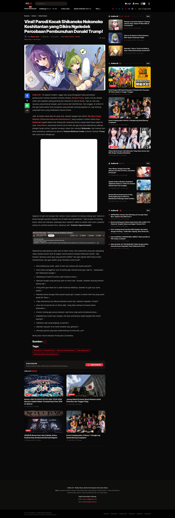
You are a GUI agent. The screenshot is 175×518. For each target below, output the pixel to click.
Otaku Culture (42, 16)
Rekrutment (114, 513)
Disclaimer (139, 513)
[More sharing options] (27, 110)
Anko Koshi (42, 125)
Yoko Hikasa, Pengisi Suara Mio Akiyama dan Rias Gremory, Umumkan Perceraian (122, 171)
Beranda (26, 16)
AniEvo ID (120, 16)
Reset (103, 38)
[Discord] (129, 9)
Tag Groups (148, 513)
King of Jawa (35, 36)
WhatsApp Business (90, 502)
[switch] (143, 3)
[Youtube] (126, 9)
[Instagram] (113, 9)
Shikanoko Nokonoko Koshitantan (55, 119)
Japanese (71, 394)
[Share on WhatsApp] (27, 105)
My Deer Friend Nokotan (66, 350)
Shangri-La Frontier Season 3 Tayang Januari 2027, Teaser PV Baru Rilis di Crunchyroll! (137, 23)
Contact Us (132, 513)
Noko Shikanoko (83, 350)
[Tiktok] (122, 9)
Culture (34, 16)
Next (148, 16)
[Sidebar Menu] (149, 4)
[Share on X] (27, 100)
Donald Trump (78, 98)
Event (28, 430)
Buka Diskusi (96, 365)
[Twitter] (119, 9)
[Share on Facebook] (27, 95)
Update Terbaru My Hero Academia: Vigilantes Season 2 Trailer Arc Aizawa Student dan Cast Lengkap (122, 184)
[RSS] (135, 9)
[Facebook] (116, 9)
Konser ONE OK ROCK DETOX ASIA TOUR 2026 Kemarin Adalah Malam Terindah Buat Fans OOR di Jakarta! (43, 401)
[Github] (132, 9)
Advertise (106, 513)
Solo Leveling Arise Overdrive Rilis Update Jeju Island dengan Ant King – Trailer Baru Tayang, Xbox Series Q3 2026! (129, 231)
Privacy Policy (123, 513)
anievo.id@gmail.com (89, 499)
